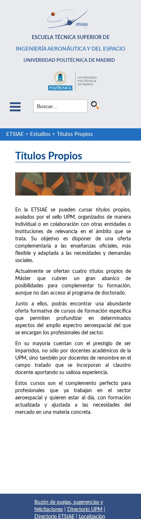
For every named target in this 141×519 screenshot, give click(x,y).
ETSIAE (15, 134)
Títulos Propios (75, 134)
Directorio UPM (84, 509)
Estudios (40, 134)
